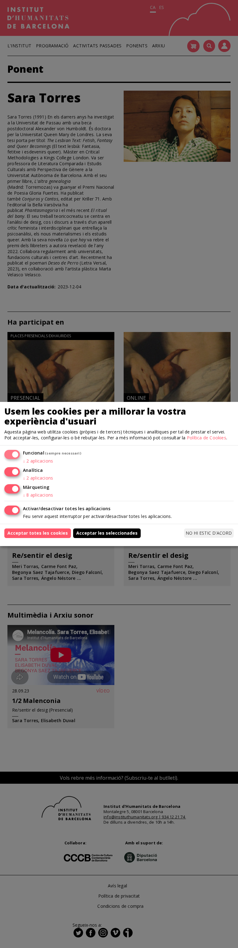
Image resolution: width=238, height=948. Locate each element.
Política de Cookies (206, 438)
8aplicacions (38, 495)
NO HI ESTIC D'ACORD (209, 533)
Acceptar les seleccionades (107, 533)
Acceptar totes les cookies (37, 533)
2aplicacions (38, 461)
